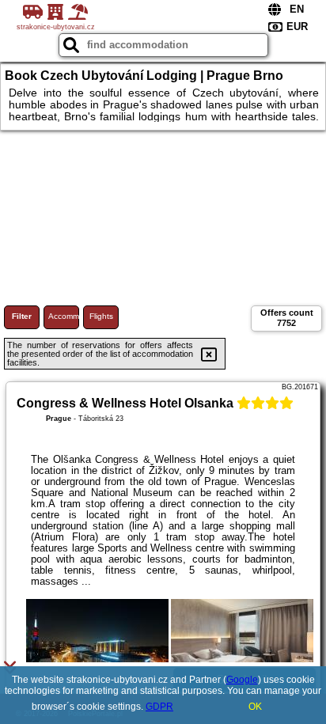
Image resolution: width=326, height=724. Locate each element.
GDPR (159, 706)
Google (242, 679)
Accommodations (63, 316)
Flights (101, 316)
